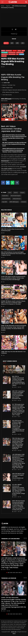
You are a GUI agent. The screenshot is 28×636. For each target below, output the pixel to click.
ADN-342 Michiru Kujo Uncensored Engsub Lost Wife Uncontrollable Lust (18, 476)
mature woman (17, 198)
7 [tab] (16, 572)
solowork (23, 201)
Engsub (22, 192)
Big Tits (8, 6)
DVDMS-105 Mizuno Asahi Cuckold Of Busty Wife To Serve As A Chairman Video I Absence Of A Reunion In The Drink (13, 302)
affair (9, 192)
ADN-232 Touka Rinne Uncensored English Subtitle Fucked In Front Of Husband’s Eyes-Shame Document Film (18, 394)
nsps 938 (4, 201)
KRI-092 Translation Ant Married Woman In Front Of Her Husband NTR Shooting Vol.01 (14, 144)
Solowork (21, 54)
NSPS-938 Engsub (14, 201)
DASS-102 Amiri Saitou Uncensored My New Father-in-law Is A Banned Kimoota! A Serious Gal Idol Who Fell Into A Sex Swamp (14, 137)
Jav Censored (4, 52)
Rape (17, 54)
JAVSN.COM (13, 631)
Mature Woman (12, 54)
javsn (8, 372)
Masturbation (5, 54)
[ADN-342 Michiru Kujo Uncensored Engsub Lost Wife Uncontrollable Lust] (7, 477)
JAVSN (3, 527)
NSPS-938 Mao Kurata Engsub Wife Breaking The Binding (12, 77)
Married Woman (19, 52)
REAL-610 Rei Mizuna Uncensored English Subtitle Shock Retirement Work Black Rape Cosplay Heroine (13, 253)
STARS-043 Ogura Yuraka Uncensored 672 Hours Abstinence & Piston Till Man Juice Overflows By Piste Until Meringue (13, 278)
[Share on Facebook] (3, 183)
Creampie (15, 50)
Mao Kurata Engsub (15, 195)
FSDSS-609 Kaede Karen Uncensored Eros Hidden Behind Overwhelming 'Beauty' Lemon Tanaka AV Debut (13, 150)
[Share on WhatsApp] (12, 183)
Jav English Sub (11, 52)
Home (2, 6)
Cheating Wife (9, 50)
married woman (6, 198)
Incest (23, 50)
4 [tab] (11, 572)
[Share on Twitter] (8, 183)
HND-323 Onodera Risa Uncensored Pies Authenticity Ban (12, 229)
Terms (14, 633)
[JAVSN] (14, 2)
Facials (19, 50)
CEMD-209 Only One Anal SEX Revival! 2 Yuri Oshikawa (13, 352)
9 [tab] (19, 572)
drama (15, 192)
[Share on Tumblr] (17, 183)
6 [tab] (14, 572)
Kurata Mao (5, 195)
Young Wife (4, 56)
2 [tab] (8, 572)
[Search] (26, 2)
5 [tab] (13, 572)
